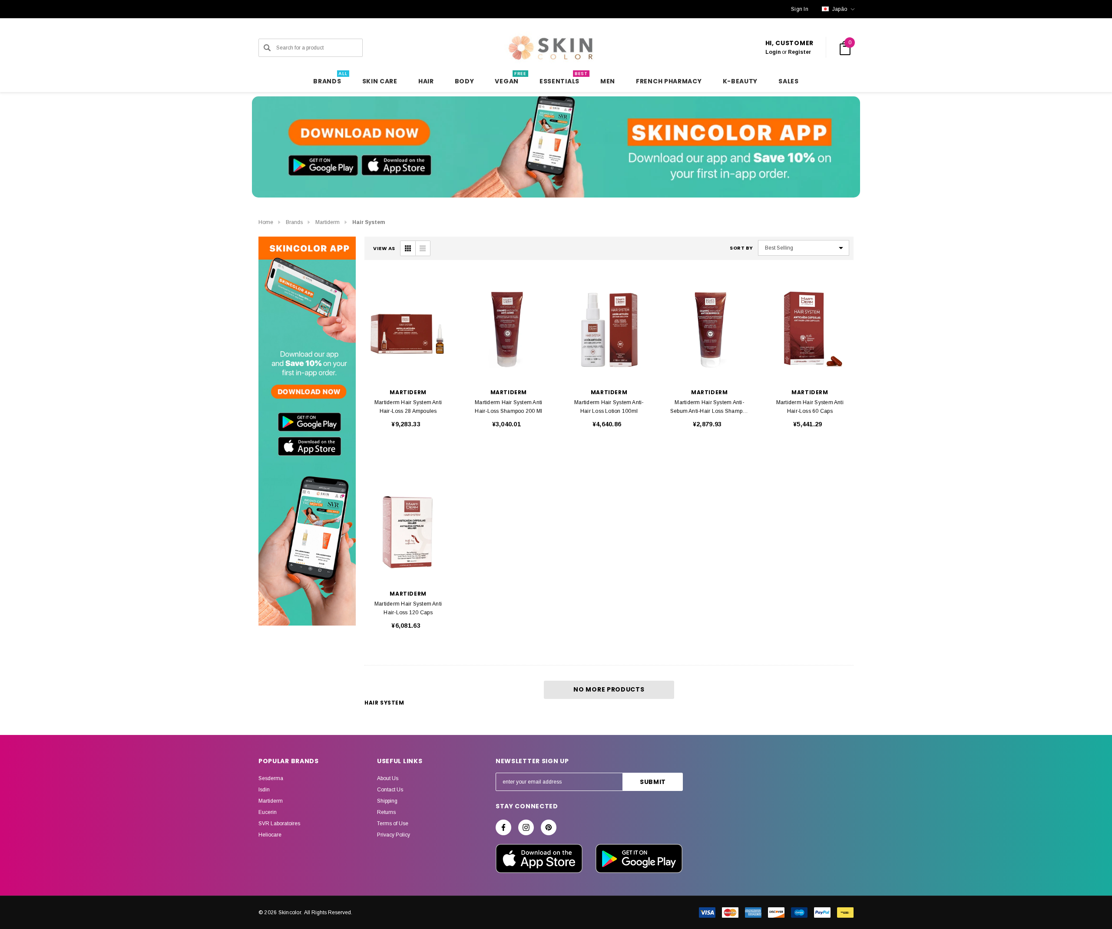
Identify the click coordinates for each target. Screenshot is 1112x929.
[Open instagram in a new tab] (526, 827)
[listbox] (803, 248)
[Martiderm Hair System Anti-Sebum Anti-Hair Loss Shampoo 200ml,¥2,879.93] (709, 329)
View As (384, 248)
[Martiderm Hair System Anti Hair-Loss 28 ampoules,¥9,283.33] (408, 329)
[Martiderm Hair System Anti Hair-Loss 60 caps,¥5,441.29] (810, 329)
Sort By (741, 248)
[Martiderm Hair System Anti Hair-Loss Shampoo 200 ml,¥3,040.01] (508, 329)
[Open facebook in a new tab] (503, 827)
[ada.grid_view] (407, 248)
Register (799, 52)
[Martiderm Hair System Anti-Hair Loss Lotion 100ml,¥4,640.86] (608, 329)
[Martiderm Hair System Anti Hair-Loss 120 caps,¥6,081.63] (408, 530)
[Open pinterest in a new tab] (548, 827)
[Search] (267, 47)
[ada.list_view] (422, 248)
